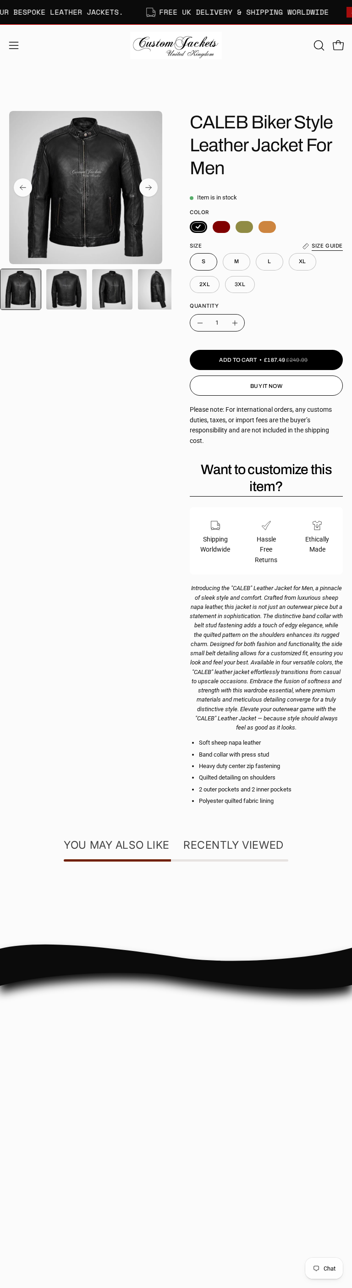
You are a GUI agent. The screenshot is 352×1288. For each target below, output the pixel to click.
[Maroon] (221, 227)
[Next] (148, 187)
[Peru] (267, 227)
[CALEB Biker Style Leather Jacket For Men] (20, 289)
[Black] (198, 227)
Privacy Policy (205, 1070)
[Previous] (23, 187)
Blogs (193, 1097)
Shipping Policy (206, 1042)
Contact (196, 1015)
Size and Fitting (207, 1029)
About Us (198, 1002)
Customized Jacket (36, 1188)
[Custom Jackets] (176, 45)
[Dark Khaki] (244, 227)
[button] (318, 45)
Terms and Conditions (216, 1083)
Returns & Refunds (211, 1056)
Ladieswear (25, 1161)
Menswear (24, 1147)
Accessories (26, 1202)
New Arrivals (27, 1174)
